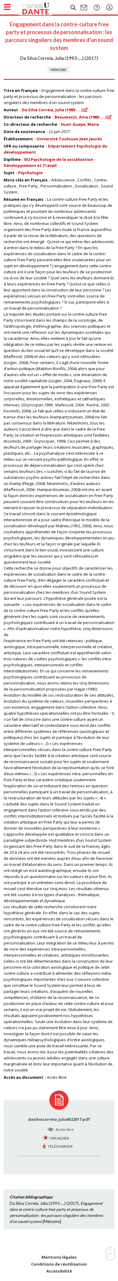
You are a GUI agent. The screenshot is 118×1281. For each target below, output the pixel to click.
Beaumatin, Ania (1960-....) (80, 117)
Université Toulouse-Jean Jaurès (69, 138)
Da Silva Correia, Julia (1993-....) (52, 109)
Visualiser (59, 1138)
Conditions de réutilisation (59, 1264)
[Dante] (41, 7)
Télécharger (60, 1146)
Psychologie (30, 172)
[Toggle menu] (7, 7)
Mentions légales (59, 1257)
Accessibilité (59, 1271)
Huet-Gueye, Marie (80, 124)
